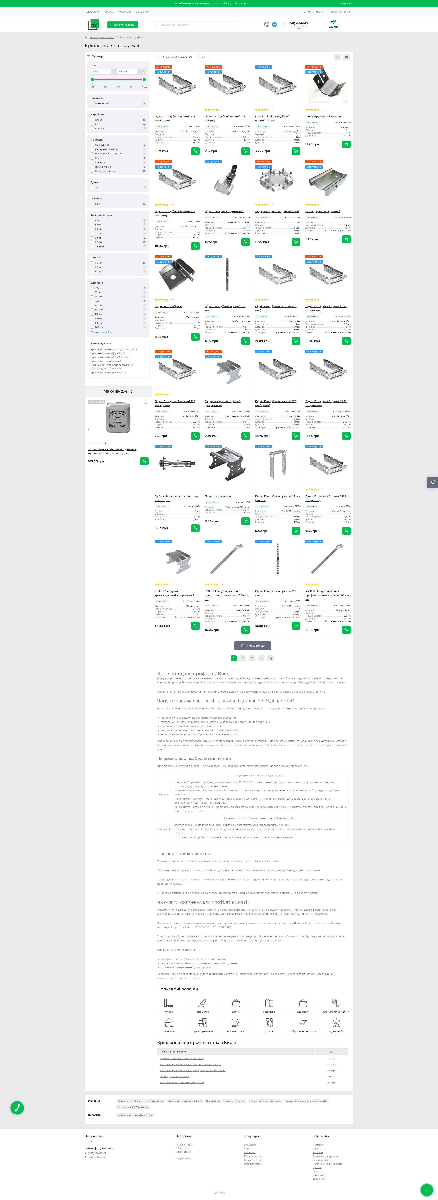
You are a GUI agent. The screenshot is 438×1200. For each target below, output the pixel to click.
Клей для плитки (253, 1163)
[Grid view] (346, 57)
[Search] (157, 24)
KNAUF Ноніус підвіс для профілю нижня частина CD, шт (190, 1064)
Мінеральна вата (253, 1160)
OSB (246, 1148)
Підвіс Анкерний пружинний (224, 211)
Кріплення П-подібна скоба (107, 361)
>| (270, 658)
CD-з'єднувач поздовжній (322, 211)
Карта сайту (319, 1175)
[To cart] (144, 461)
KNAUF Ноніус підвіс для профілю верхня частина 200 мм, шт (327, 595)
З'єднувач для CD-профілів (106, 368)
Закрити (346, 3)
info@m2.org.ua (184, 1158)
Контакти (125, 11)
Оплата (109, 11)
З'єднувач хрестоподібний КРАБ (277, 211)
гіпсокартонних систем (232, 861)
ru (303, 11)
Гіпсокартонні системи (102, 37)
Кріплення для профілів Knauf (108, 372)
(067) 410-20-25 (298, 23)
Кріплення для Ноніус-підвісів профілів (114, 349)
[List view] (337, 57)
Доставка (93, 11)
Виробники (143, 11)
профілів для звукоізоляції (216, 745)
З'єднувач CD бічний (168, 306)
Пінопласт (249, 1152)
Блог (315, 1171)
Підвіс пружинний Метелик (323, 116)
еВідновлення (320, 1160)
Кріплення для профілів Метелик (110, 357)
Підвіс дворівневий (218, 496)
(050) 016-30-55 (298, 26)
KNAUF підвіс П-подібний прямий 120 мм (182, 1082)
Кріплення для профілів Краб (108, 353)
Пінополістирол (253, 1156)
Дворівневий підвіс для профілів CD (112, 364)
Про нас (317, 1167)
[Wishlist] (146, 402)
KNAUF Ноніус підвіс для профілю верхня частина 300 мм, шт (227, 595)
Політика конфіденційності (327, 1163)
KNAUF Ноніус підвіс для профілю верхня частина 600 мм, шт (193, 1070)
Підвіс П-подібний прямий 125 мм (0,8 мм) (182, 1058)
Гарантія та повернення (325, 1156)
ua (309, 11)
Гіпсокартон (250, 1145)
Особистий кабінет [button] (340, 11)
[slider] (93, 79)
